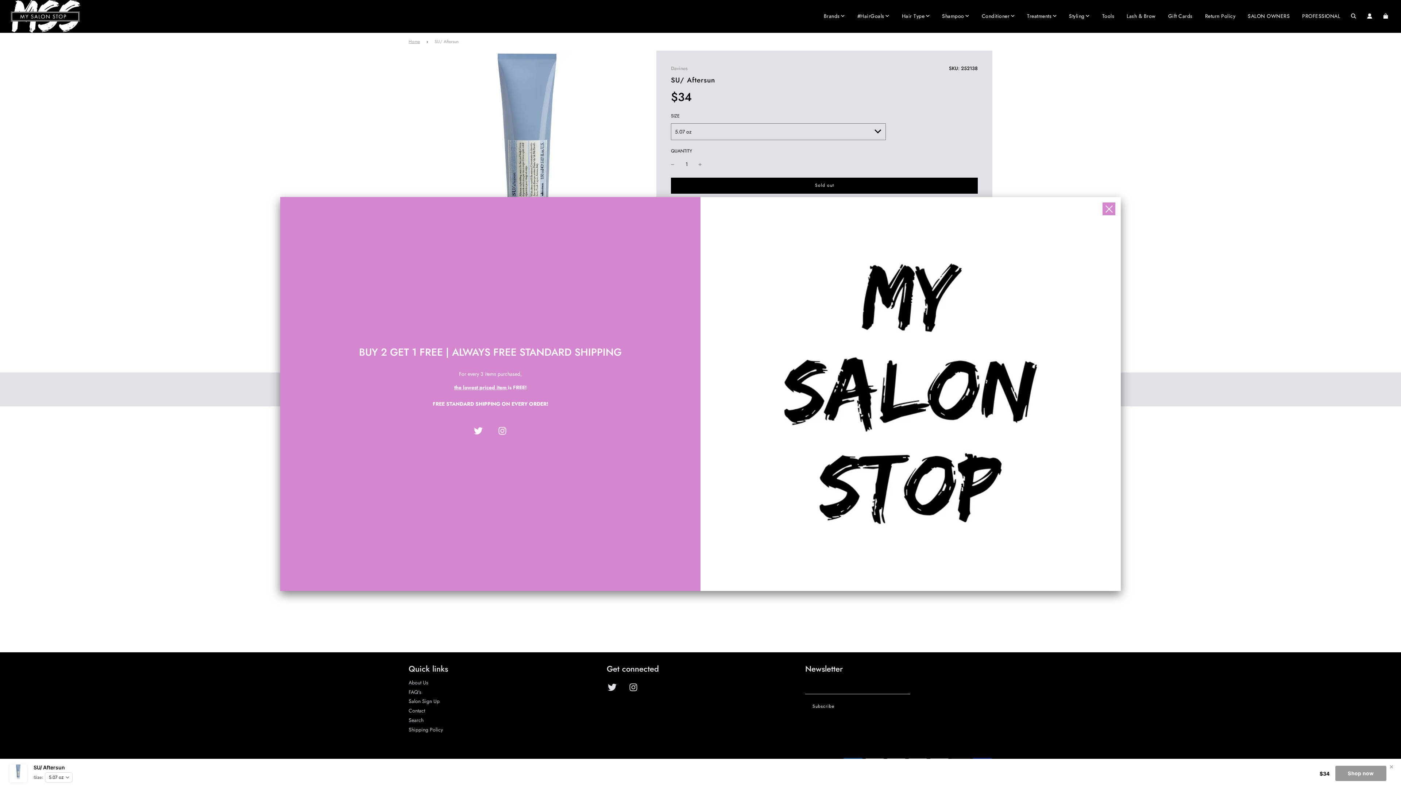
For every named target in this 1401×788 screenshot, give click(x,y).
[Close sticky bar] (1391, 767)
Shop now (1361, 773)
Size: (38, 777)
